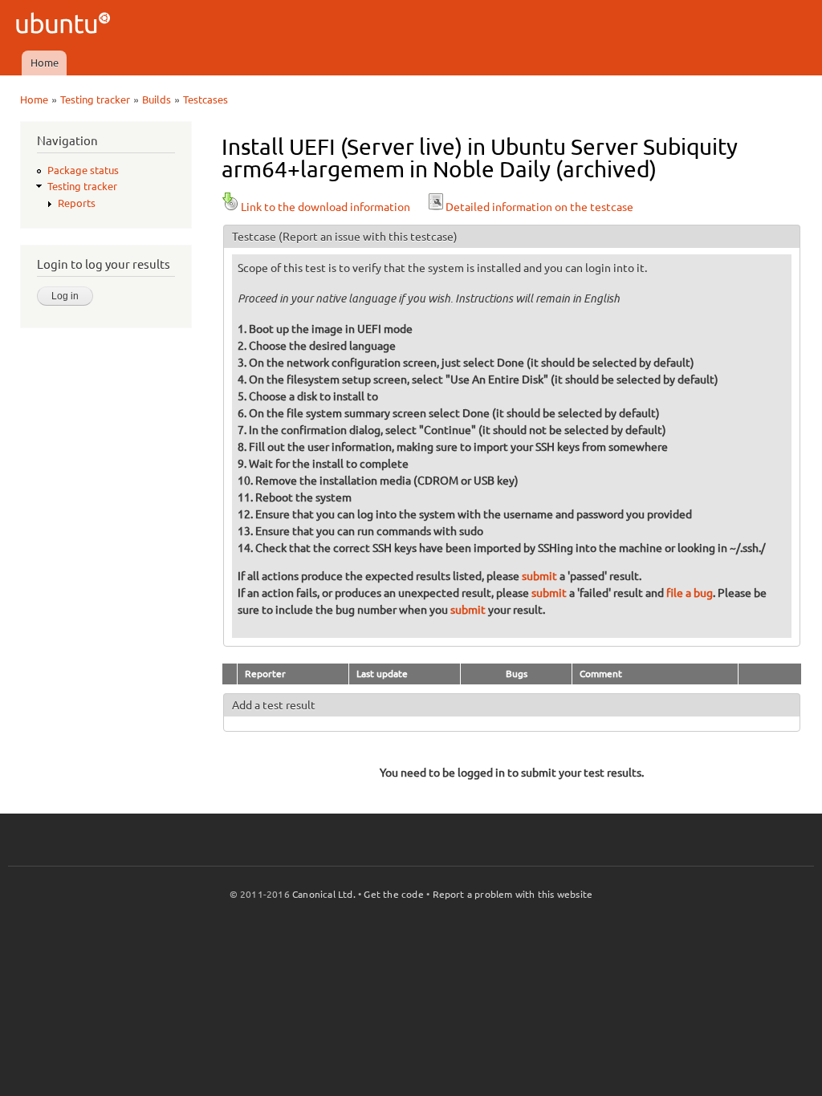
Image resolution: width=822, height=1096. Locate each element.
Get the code (393, 894)
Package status (83, 170)
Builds (156, 99)
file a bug (689, 593)
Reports (77, 203)
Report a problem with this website (513, 894)
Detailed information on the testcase (539, 207)
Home (45, 62)
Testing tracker (95, 99)
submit (539, 576)
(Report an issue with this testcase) (368, 236)
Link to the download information (325, 207)
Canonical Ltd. (324, 894)
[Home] (65, 25)
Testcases (205, 99)
